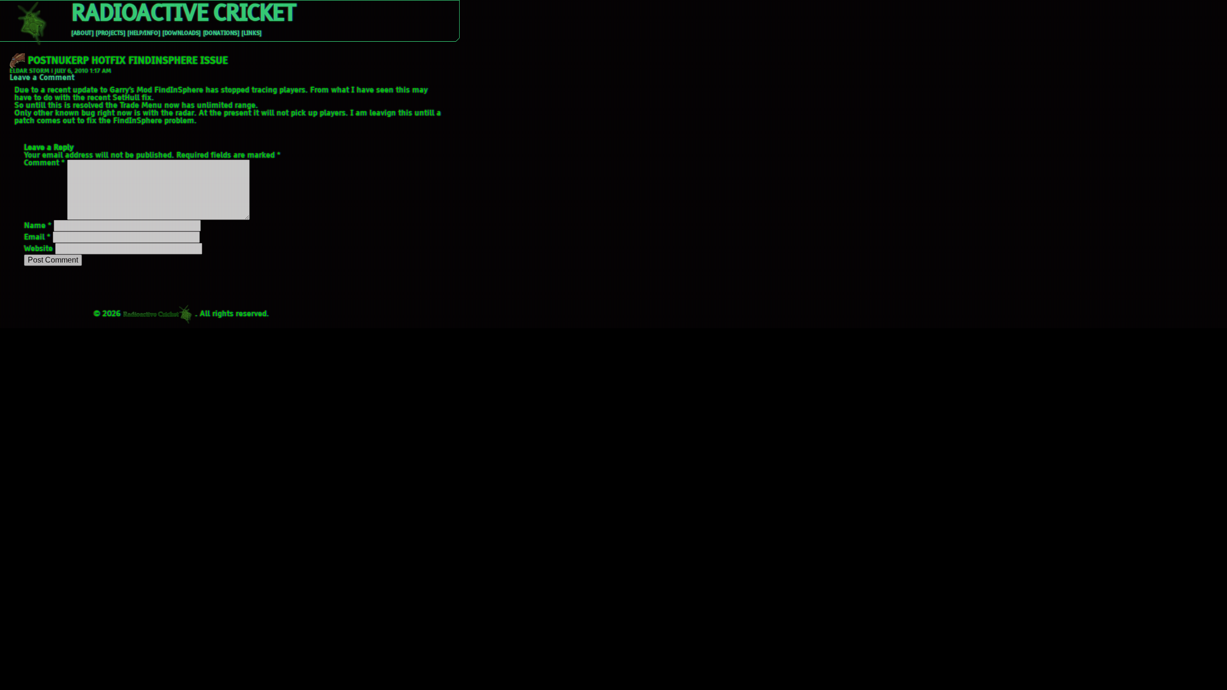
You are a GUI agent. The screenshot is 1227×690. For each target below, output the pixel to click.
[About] (82, 33)
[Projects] (110, 33)
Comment (44, 163)
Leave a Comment (42, 78)
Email (37, 238)
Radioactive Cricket (183, 14)
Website (38, 249)
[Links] (251, 33)
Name (37, 226)
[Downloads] (181, 33)
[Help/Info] (143, 33)
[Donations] (221, 33)
